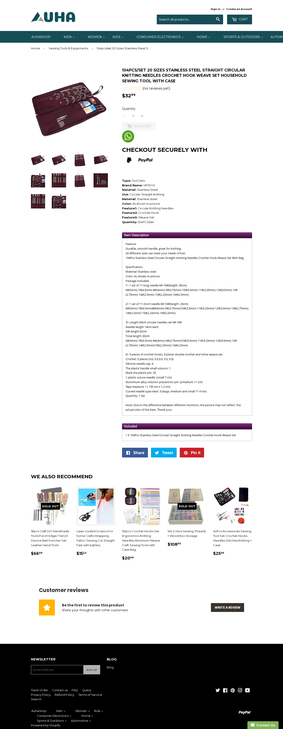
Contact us (60, 690)
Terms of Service (90, 694)
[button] (146, 89)
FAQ (75, 690)
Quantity (129, 109)
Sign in (215, 9)
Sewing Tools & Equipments (68, 48)
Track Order (39, 690)
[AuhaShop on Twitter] (218, 691)
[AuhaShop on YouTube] (247, 691)
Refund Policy (64, 694)
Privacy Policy (41, 694)
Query (86, 690)
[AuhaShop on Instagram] (240, 691)
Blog (110, 667)
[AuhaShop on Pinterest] (232, 691)
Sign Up (91, 669)
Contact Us (264, 725)
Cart (243, 19)
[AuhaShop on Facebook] (225, 691)
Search (36, 699)
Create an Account (239, 9)
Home (35, 48)
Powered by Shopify (45, 725)
